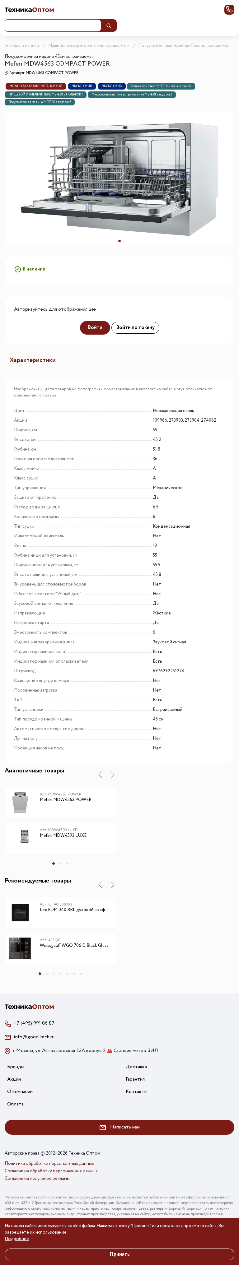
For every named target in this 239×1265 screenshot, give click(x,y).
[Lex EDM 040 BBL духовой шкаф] (24, 913)
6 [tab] (74, 973)
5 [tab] (67, 973)
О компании (20, 1091)
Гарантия (135, 1079)
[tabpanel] (119, 179)
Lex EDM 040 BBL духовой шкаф (72, 910)
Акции (14, 1079)
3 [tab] (67, 863)
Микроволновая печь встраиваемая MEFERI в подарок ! (131, 94)
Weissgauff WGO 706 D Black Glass (74, 946)
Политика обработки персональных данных (49, 1164)
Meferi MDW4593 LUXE (63, 836)
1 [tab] (119, 241)
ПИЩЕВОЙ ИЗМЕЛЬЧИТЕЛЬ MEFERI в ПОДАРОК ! (45, 94)
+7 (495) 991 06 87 (34, 1023)
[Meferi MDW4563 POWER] (24, 802)
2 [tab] (60, 863)
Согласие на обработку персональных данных (51, 1171)
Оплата (15, 1104)
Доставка (136, 1066)
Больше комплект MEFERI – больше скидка (161, 86)
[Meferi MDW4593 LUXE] (24, 838)
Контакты (137, 1091)
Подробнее (17, 1239)
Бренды (15, 1066)
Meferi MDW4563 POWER (65, 800)
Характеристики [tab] (33, 360)
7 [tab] (81, 973)
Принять (120, 1254)
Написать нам (124, 1127)
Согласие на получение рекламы (37, 1178)
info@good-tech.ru (34, 1036)
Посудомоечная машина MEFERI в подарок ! (39, 102)
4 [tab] (60, 973)
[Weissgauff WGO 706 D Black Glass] (24, 948)
